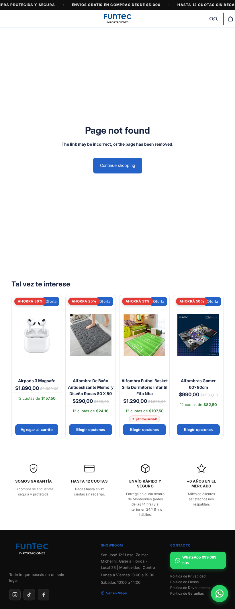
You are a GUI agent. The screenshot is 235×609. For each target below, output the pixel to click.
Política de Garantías (187, 593)
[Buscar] (211, 19)
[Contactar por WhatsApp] (219, 593)
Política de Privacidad (187, 576)
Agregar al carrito (37, 430)
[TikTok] (29, 594)
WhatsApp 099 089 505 (199, 560)
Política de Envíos (184, 582)
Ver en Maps (116, 593)
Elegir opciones (90, 430)
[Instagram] (15, 594)
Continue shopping (117, 165)
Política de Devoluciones (190, 588)
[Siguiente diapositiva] (55, 335)
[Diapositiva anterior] (18, 335)
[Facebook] (43, 594)
